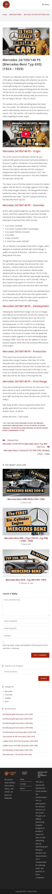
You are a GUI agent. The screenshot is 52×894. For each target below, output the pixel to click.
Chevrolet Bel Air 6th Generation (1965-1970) (19, 736)
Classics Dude (32, 891)
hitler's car (31, 423)
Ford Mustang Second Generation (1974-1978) (19, 732)
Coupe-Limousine (20, 423)
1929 (12, 423)
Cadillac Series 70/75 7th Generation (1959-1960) (20, 741)
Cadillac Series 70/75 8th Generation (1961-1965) (20, 745)
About (22, 788)
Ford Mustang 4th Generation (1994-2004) (18, 723)
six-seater (33, 425)
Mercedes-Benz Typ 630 (20, 425)
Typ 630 (21, 430)
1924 (8, 423)
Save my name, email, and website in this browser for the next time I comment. (25, 646)
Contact (23, 784)
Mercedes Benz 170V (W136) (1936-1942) (17, 754)
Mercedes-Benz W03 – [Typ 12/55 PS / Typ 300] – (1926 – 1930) (26, 539)
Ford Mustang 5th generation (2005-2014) (17, 719)
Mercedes (8, 691)
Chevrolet (8, 695)
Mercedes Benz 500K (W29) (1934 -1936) (26, 499)
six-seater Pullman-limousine (22, 428)
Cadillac (8, 698)
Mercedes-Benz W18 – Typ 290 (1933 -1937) (26, 579)
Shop (22, 779)
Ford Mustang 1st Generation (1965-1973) (18, 750)
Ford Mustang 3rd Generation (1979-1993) (18, 728)
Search (44, 678)
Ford (6, 701)
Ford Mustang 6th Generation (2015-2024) (18, 714)
